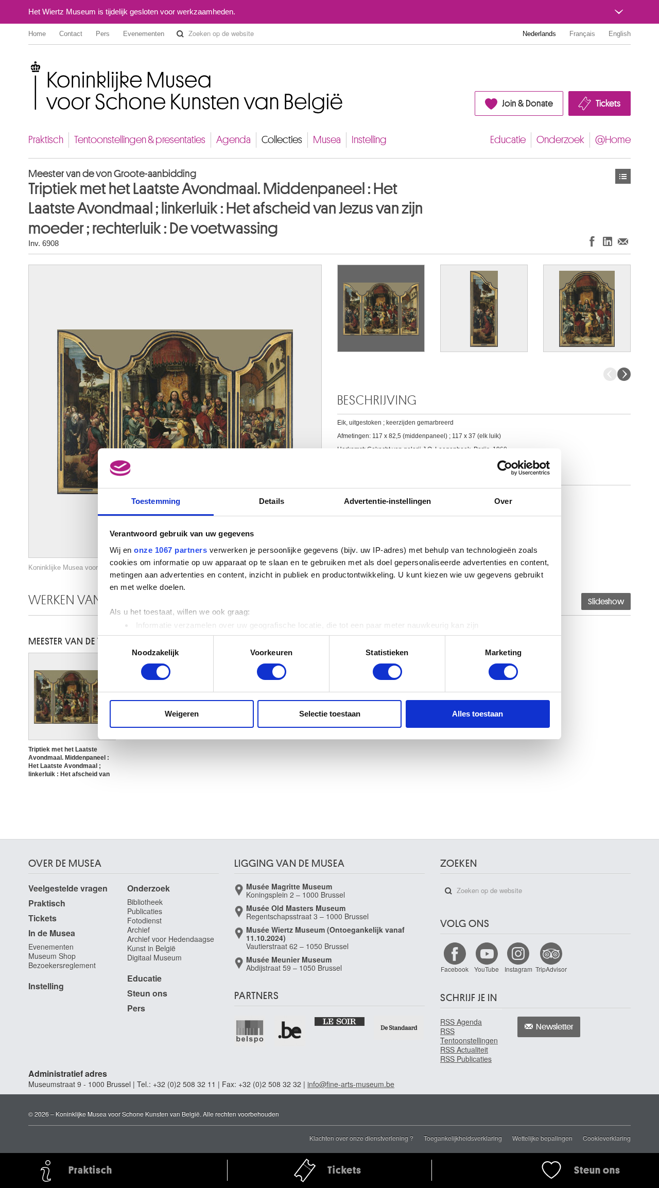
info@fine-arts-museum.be (350, 1084)
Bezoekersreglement (62, 965)
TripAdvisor (551, 969)
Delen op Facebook (592, 241)
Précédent (610, 374)
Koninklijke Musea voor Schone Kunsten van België (30, 66)
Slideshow (606, 602)
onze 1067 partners (170, 550)
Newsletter (555, 1027)
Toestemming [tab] (155, 501)
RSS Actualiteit (464, 1049)
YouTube (486, 969)
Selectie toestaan (329, 713)
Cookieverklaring (607, 1137)
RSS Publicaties (466, 1058)
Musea (327, 139)
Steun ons (147, 993)
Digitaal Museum (154, 957)
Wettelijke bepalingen (542, 1137)
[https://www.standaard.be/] (399, 1028)
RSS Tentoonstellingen (469, 1035)
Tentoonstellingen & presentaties (139, 139)
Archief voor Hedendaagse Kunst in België (170, 943)
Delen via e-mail (623, 241)
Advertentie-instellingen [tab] (387, 501)
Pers (103, 34)
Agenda (233, 139)
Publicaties (144, 911)
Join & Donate (527, 103)
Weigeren (182, 713)
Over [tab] (503, 501)
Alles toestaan (477, 713)
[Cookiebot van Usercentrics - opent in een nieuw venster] (505, 468)
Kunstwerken (623, 176)
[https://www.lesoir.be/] (340, 1021)
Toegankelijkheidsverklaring (463, 1137)
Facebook (455, 969)
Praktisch (45, 139)
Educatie (508, 139)
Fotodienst (144, 920)
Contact (70, 34)
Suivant (624, 374)
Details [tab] (271, 501)
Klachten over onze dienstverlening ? (361, 1137)
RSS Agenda (461, 1021)
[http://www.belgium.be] (290, 1031)
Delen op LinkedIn (607, 241)
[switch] (271, 671)
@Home (613, 139)
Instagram (518, 969)
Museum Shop (52, 955)
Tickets (608, 103)
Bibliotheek (145, 901)
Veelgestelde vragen (68, 888)
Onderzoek (560, 139)
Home (37, 34)
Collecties (282, 139)
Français (582, 34)
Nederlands (539, 34)
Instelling (369, 139)
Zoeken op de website (180, 34)
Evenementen (143, 34)
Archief (138, 929)
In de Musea (51, 933)
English (620, 34)
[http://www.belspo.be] (250, 1031)
